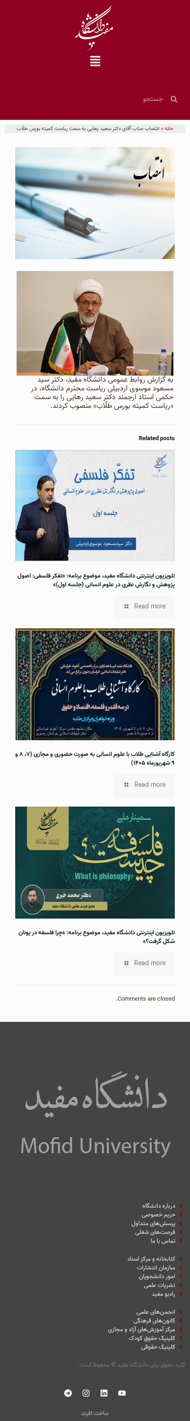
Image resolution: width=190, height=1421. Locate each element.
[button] (95, 62)
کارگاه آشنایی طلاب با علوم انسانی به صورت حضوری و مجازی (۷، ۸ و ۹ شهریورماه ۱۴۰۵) (95, 758)
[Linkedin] (104, 1393)
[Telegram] (68, 1393)
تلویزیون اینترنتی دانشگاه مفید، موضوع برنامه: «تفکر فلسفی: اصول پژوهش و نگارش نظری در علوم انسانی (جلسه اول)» (96, 580)
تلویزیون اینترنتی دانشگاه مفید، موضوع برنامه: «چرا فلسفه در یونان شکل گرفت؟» (96, 937)
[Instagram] (86, 1393)
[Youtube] (122, 1393)
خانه (169, 128)
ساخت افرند (95, 1413)
